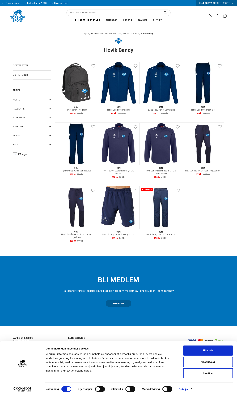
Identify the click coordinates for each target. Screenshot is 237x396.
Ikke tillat (208, 373)
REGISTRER (118, 303)
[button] (32, 75)
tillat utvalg (208, 361)
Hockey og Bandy (131, 33)
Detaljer (183, 389)
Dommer (142, 20)
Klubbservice (97, 33)
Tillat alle (208, 350)
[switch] (100, 389)
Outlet (157, 20)
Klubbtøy (111, 20)
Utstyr (127, 20)
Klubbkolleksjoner (87, 20)
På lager (22, 154)
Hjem (86, 33)
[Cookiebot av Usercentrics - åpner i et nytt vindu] (22, 389)
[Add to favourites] (93, 66)
